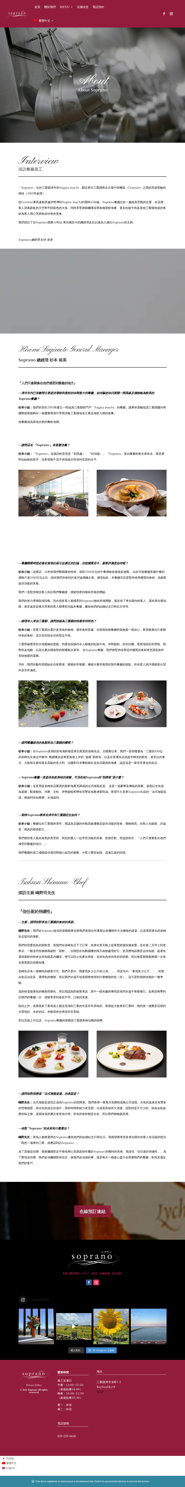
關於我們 (50, 7)
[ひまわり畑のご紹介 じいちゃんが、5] (111, 1326)
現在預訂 (117, 1273)
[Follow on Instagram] (171, 14)
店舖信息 (83, 7)
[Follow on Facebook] (164, 14)
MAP (100, 1391)
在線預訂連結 (92, 1211)
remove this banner (139, 1481)
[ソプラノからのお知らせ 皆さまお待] (36, 1326)
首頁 (37, 7)
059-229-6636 (66, 1436)
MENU (64, 7)
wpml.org (65, 1481)
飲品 (94, 1273)
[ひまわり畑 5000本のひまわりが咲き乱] (74, 1326)
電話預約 (98, 7)
